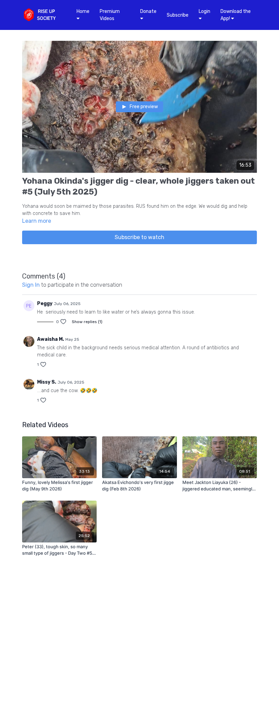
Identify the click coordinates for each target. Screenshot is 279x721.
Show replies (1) (87, 321)
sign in (31, 285)
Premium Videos (110, 15)
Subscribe (177, 15)
